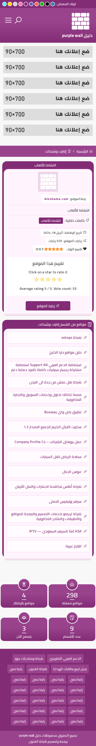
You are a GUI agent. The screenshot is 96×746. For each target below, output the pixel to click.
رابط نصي (16, 669)
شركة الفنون (38, 669)
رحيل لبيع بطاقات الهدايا (70, 669)
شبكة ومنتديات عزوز (29, 658)
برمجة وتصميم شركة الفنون (48, 741)
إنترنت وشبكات (56, 151)
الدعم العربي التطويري (65, 658)
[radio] (59, 280)
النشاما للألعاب (51, 221)
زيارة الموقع (46, 305)
